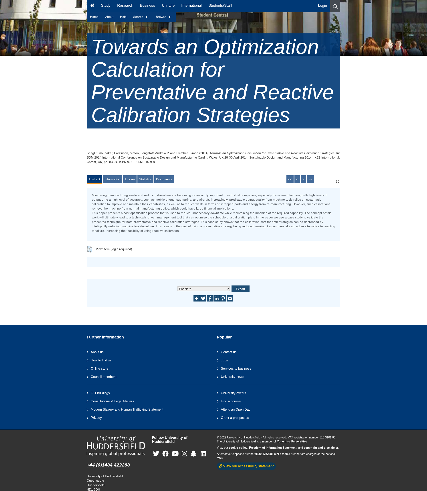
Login (322, 5)
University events (233, 393)
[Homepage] (92, 6)
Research (125, 5)
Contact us (229, 352)
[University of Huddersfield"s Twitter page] (156, 453)
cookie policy (238, 447)
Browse (161, 16)
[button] (335, 6)
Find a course (231, 401)
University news (232, 377)
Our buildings (100, 393)
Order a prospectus (235, 418)
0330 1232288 (264, 454)
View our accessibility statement (248, 466)
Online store (99, 368)
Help (123, 16)
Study (106, 5)
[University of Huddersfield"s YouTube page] (175, 453)
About (109, 16)
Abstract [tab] (94, 179)
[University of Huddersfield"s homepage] (116, 446)
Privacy (96, 418)
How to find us (101, 360)
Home (94, 16)
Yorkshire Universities (292, 441)
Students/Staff (220, 5)
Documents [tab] (164, 179)
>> (310, 179)
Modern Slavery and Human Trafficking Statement (127, 409)
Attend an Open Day (235, 409)
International (191, 5)
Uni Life (168, 5)
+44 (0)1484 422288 (108, 464)
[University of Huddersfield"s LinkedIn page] (203, 453)
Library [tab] (130, 179)
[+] (337, 181)
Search (138, 16)
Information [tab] (113, 179)
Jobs (224, 360)
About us (97, 352)
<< (290, 179)
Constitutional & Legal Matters (112, 401)
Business (147, 5)
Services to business (236, 368)
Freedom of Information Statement (272, 447)
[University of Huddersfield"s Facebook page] (165, 453)
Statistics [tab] (145, 179)
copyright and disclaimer (321, 447)
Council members (104, 377)
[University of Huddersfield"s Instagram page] (184, 453)
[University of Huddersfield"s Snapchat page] (194, 453)
